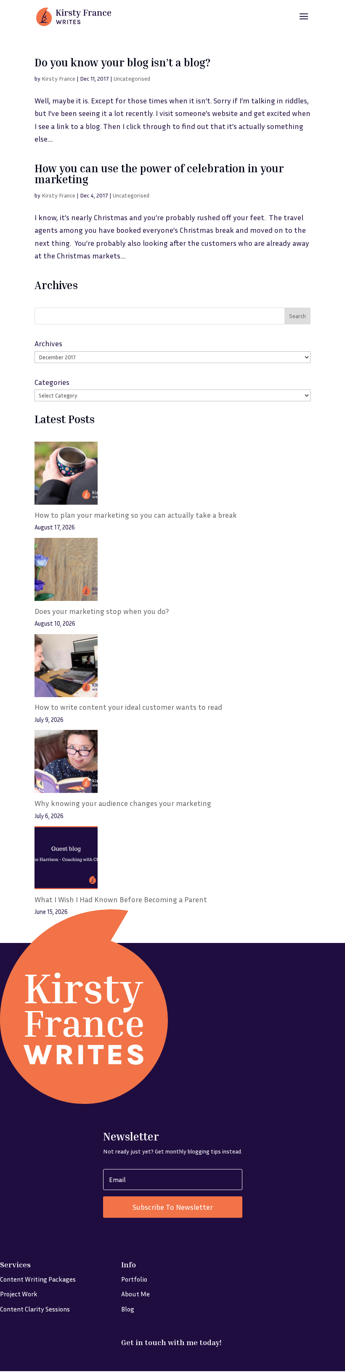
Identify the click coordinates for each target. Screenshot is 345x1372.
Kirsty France (58, 78)
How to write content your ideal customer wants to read (128, 706)
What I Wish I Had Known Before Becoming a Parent (120, 899)
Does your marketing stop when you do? (101, 611)
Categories (51, 382)
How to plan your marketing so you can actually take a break (135, 514)
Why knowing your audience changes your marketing (122, 803)
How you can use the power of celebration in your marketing (159, 174)
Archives (48, 343)
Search (297, 315)
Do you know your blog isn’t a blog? (122, 62)
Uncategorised (132, 78)
